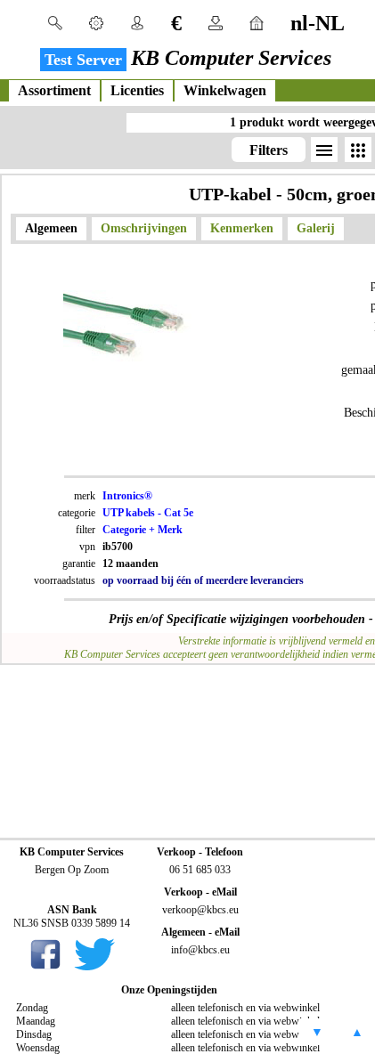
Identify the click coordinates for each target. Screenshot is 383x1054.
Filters (268, 150)
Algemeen (51, 228)
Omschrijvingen (144, 228)
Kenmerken (241, 228)
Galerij (316, 228)
